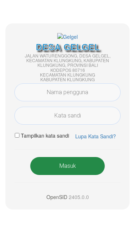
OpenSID (56, 196)
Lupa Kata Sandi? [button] (95, 136)
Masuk (67, 165)
